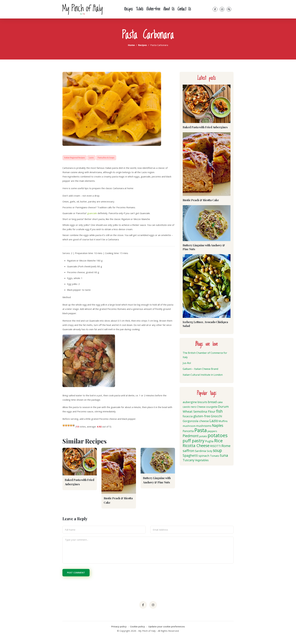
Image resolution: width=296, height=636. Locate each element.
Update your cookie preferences (166, 626)
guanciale (92, 213)
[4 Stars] (71, 425)
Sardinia (200, 451)
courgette (211, 406)
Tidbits (139, 9)
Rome (226, 445)
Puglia (209, 441)
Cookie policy (137, 626)
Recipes (128, 9)
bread (212, 402)
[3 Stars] (68, 425)
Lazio (91, 157)
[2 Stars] (66, 425)
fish (219, 411)
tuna (224, 455)
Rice (218, 440)
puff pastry (193, 440)
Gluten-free (153, 9)
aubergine (190, 402)
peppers (212, 431)
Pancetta (188, 431)
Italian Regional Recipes (74, 157)
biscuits (202, 402)
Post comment (76, 572)
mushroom (189, 426)
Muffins (223, 421)
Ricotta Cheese (196, 445)
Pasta (200, 430)
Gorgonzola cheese (196, 421)
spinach (204, 456)
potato (203, 436)
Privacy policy (119, 626)
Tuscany (188, 460)
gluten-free (201, 416)
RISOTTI (215, 446)
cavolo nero (189, 406)
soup (217, 450)
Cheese (201, 406)
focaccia (188, 416)
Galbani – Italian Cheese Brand (200, 369)
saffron (188, 450)
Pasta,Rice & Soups (106, 157)
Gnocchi (216, 416)
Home (131, 45)
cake (220, 402)
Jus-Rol (187, 363)
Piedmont (191, 435)
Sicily (209, 451)
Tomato (214, 456)
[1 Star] (63, 425)
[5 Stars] (73, 425)
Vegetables (202, 460)
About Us (169, 9)
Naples (217, 425)
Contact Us (184, 9)
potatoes (218, 435)
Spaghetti (190, 455)
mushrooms (203, 426)
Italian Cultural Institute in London (203, 374)
